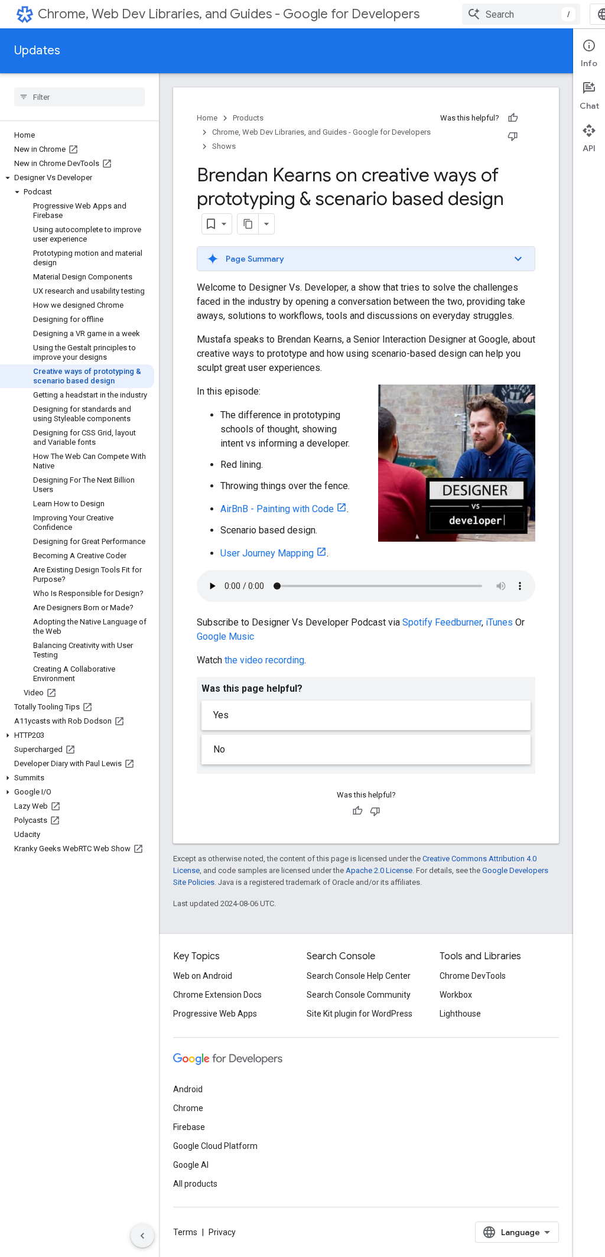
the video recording (264, 660)
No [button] (219, 749)
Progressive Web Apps (215, 1013)
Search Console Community (359, 994)
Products (248, 117)
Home (207, 117)
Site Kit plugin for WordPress (359, 1013)
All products (195, 1183)
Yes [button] (221, 715)
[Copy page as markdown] (248, 224)
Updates (37, 50)
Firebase (189, 1127)
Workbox (456, 994)
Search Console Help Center (359, 976)
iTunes (499, 622)
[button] (77, 178)
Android (188, 1089)
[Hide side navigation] (142, 1236)
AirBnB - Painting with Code (277, 508)
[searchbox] (79, 96)
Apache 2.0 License (379, 870)
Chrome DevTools (473, 976)
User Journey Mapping (267, 553)
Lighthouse (460, 1013)
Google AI (191, 1165)
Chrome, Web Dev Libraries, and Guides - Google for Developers (228, 14)
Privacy (222, 1232)
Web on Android (202, 976)
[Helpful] (513, 118)
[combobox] (521, 14)
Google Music (225, 636)
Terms (185, 1232)
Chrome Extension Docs (217, 994)
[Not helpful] (513, 136)
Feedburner (458, 622)
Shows (224, 146)
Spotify (417, 622)
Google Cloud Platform (215, 1146)
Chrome (188, 1108)
